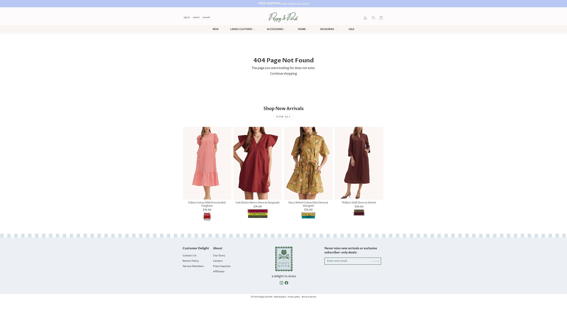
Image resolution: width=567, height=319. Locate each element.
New (216, 29)
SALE (352, 29)
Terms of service (309, 297)
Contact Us (189, 255)
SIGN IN (187, 17)
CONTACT (196, 17)
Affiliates (218, 271)
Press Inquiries (221, 266)
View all (283, 116)
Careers (218, 261)
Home (302, 29)
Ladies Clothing (241, 29)
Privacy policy (294, 297)
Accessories (275, 29)
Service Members (193, 266)
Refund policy (280, 297)
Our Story (219, 255)
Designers (327, 29)
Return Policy (191, 261)
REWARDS (206, 17)
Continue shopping (283, 74)
